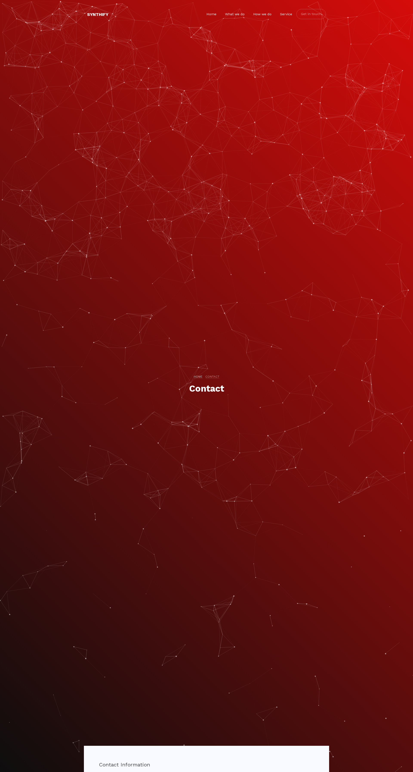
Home (211, 14)
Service (286, 14)
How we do (262, 14)
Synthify (97, 14)
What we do (235, 14)
